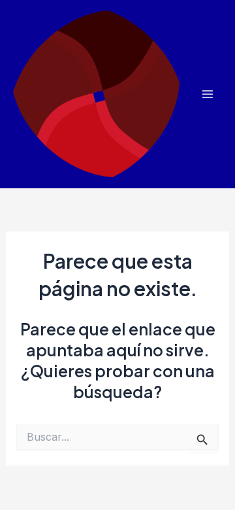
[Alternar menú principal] (207, 94)
